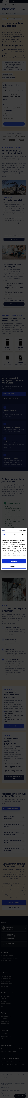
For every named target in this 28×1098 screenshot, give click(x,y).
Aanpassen (13, 566)
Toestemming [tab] (5, 534)
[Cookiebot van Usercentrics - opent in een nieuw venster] (19, 530)
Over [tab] (23, 534)
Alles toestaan (14, 561)
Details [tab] (14, 534)
